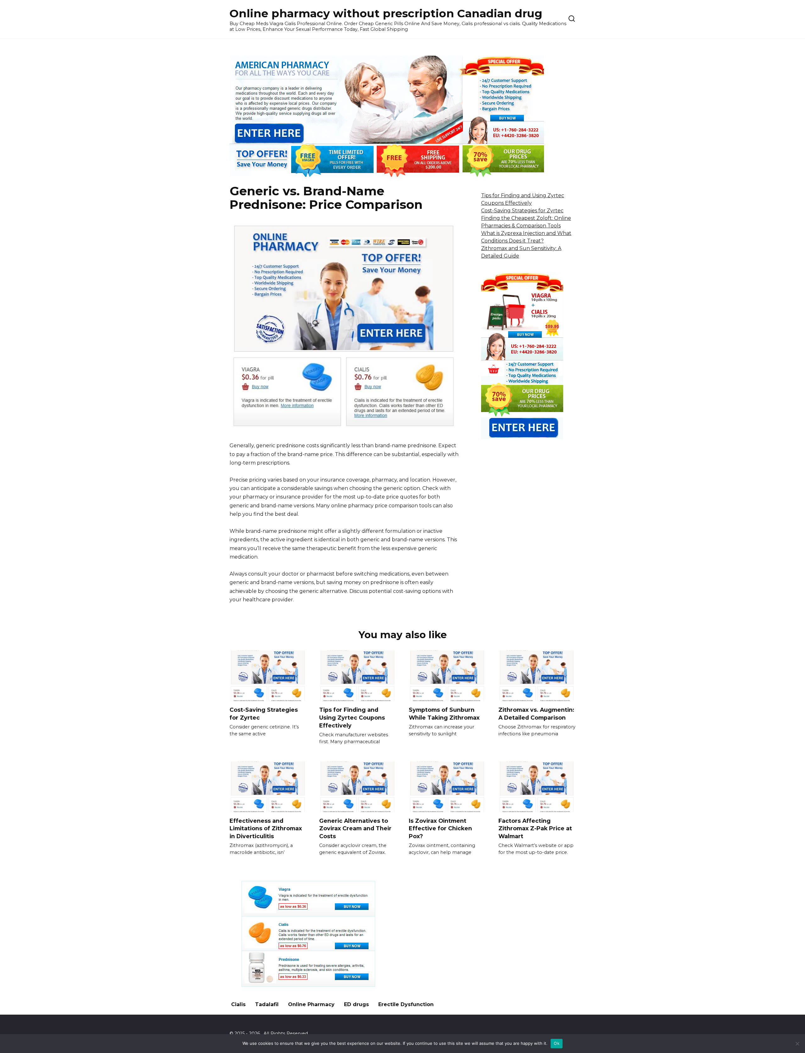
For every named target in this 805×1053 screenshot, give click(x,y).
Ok (556, 1043)
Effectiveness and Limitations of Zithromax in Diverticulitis (266, 828)
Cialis (238, 1004)
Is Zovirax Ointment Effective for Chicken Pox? (440, 828)
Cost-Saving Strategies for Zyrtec (522, 211)
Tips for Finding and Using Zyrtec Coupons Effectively (352, 717)
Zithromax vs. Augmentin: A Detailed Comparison (536, 713)
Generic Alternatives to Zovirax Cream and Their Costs (355, 828)
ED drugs (356, 1004)
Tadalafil (267, 1004)
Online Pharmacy (311, 1004)
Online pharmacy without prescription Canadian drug (386, 13)
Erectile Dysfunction (406, 1004)
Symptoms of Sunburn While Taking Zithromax (444, 713)
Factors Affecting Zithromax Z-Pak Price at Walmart (535, 828)
